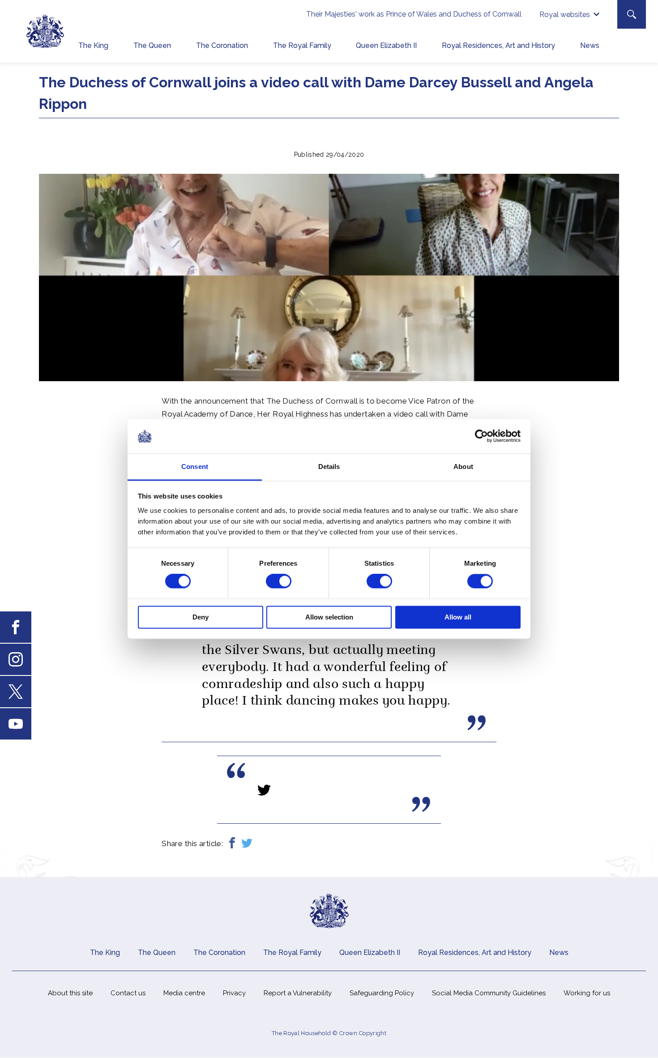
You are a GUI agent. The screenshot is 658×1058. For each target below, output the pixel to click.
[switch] (278, 581)
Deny (200, 617)
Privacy (234, 993)
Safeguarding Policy (382, 993)
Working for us (587, 993)
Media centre (184, 993)
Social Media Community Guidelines (489, 993)
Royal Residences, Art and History (498, 45)
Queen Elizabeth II (386, 45)
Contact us (128, 993)
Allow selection (329, 617)
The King (93, 45)
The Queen (152, 45)
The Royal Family (302, 45)
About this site (70, 993)
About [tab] (463, 466)
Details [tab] (329, 466)
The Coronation (222, 45)
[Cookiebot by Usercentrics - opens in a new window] (481, 436)
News (589, 45)
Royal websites (564, 14)
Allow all (457, 617)
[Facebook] (232, 843)
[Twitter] (246, 843)
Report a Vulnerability (298, 993)
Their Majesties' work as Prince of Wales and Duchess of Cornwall (413, 14)
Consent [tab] (194, 466)
